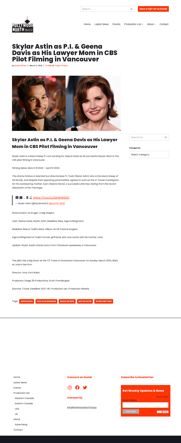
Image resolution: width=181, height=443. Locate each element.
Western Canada (24, 398)
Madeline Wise (67, 301)
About (16, 419)
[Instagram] (69, 387)
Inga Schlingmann (46, 301)
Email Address (130, 400)
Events (116, 24)
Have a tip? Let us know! (153, 8)
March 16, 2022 (57, 203)
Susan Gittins (20, 66)
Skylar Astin (84, 301)
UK (16, 414)
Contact (164, 24)
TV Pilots (64, 66)
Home (87, 24)
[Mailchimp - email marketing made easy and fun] (162, 412)
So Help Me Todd (52, 66)
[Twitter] (85, 387)
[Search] (132, 9)
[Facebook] (77, 387)
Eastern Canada (24, 403)
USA (17, 408)
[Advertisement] (149, 85)
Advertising (21, 424)
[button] (142, 24)
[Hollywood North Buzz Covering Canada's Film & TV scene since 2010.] (22, 24)
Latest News (102, 24)
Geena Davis (27, 301)
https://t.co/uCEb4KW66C (51, 198)
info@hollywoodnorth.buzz (82, 407)
